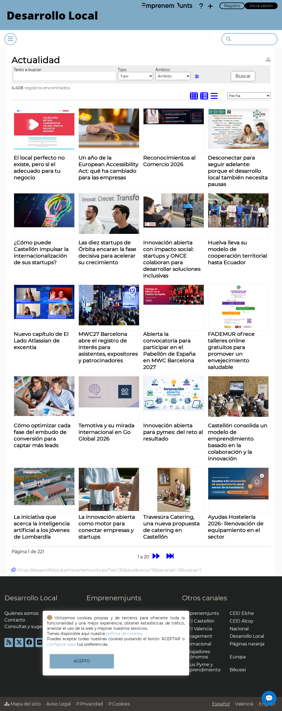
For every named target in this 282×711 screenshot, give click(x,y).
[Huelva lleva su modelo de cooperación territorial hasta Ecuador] (238, 226)
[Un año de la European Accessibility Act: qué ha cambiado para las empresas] (109, 146)
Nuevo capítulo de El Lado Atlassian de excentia (41, 340)
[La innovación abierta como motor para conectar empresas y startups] (109, 509)
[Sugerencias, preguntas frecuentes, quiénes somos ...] (201, 6)
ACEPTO (82, 661)
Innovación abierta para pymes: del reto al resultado (173, 432)
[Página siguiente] (156, 556)
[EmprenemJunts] (167, 6)
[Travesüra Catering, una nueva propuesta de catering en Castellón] (173, 510)
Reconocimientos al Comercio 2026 (169, 160)
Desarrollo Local (30, 598)
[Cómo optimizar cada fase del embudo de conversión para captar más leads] (44, 414)
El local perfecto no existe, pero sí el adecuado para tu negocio (39, 167)
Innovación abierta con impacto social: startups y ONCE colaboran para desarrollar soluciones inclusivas (171, 259)
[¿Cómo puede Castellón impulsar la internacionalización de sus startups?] (44, 225)
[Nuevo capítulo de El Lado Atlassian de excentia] (44, 317)
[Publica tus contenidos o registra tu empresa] (210, 6)
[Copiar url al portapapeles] (13, 570)
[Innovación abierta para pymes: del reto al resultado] (173, 409)
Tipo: (122, 69)
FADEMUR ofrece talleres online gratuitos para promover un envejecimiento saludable (231, 350)
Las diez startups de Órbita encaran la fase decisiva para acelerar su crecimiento (107, 252)
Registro (232, 6)
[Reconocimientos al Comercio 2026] (173, 122)
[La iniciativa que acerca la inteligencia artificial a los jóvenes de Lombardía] (44, 503)
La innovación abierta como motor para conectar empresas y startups (106, 526)
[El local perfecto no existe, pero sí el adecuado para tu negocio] (44, 147)
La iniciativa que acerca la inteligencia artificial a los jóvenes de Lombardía (42, 526)
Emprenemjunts (113, 598)
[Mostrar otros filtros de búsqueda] (197, 76)
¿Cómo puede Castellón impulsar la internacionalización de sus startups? (41, 252)
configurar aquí (61, 644)
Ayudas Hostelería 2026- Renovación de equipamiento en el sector (236, 526)
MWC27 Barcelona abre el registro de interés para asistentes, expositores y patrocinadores (108, 347)
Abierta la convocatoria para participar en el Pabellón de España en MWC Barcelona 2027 (169, 350)
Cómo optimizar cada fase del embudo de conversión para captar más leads (42, 435)
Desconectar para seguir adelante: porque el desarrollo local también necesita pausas (238, 170)
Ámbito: (162, 69)
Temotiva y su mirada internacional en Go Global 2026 (106, 432)
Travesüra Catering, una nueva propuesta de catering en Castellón (171, 526)
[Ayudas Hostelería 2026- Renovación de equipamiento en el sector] (238, 498)
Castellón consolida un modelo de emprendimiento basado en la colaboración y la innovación (237, 442)
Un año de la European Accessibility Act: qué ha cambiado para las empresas (108, 167)
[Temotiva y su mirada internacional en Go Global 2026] (109, 406)
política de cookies (124, 633)
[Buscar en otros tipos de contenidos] (268, 59)
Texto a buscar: (28, 69)
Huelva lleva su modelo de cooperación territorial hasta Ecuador (237, 252)
